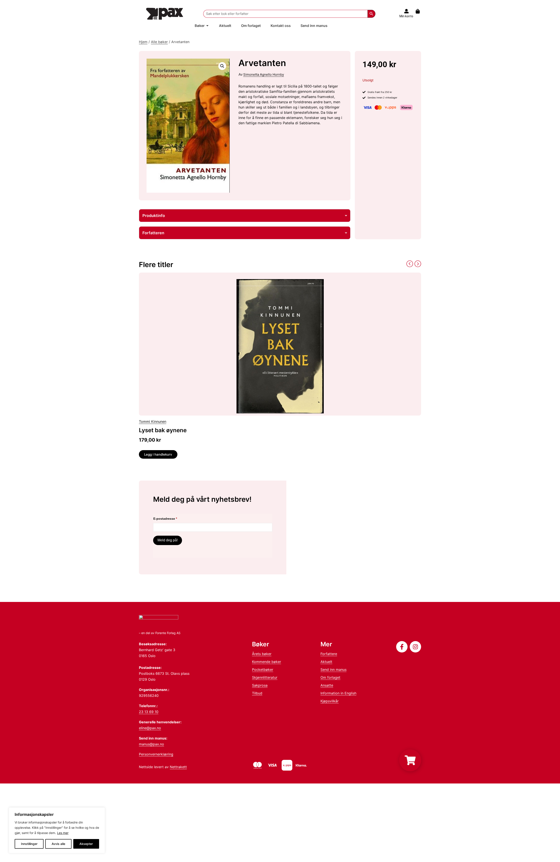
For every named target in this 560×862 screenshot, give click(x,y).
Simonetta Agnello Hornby (263, 74)
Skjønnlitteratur (264, 677)
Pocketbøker (262, 669)
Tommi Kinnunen (152, 421)
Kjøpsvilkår (329, 701)
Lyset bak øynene (163, 430)
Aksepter (86, 844)
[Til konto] (406, 11)
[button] (222, 66)
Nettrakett (178, 767)
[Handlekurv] (419, 11)
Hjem (143, 42)
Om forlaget (330, 677)
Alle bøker (159, 42)
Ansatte (326, 685)
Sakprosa (260, 685)
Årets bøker (261, 654)
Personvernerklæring (156, 754)
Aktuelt (326, 661)
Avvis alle (58, 844)
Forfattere (328, 654)
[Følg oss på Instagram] (415, 646)
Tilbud (257, 693)
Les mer (62, 833)
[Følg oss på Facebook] (402, 646)
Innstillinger (29, 844)
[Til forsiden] (164, 14)
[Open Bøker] (207, 25)
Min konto (406, 16)
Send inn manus (333, 669)
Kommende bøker (266, 661)
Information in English (338, 693)
